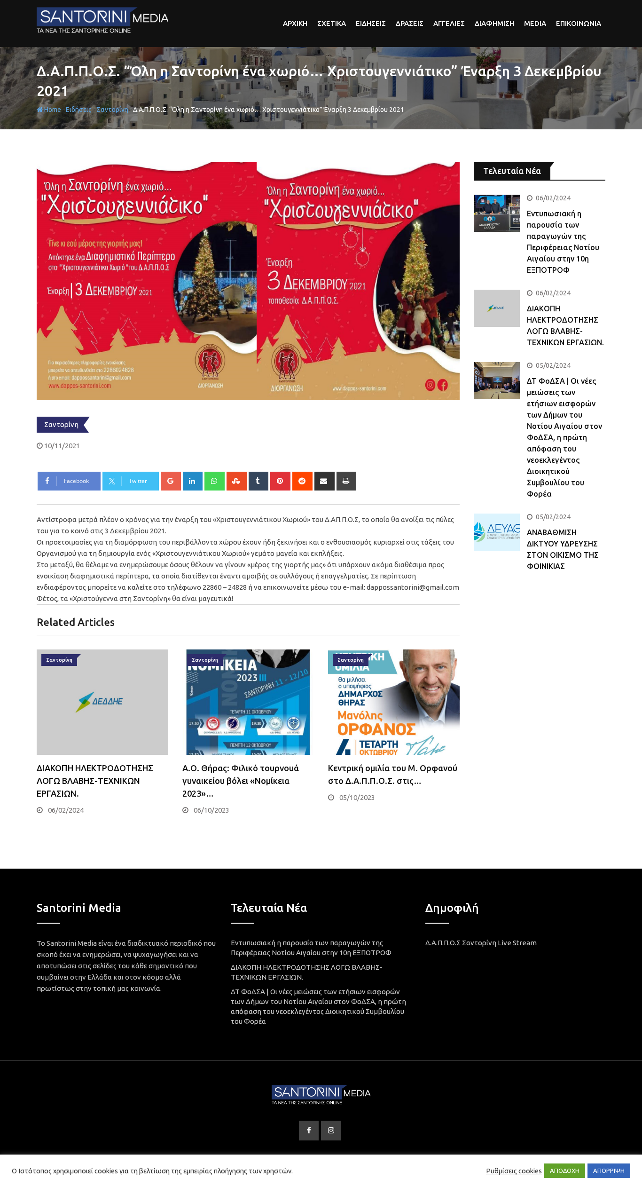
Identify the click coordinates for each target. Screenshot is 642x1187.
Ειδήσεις (79, 109)
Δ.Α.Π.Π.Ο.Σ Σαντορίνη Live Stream (481, 943)
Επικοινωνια (578, 23)
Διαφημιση (494, 23)
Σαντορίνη (112, 109)
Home (52, 109)
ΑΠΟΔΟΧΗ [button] (564, 1170)
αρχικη (295, 23)
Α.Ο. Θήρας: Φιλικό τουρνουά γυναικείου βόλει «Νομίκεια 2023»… (240, 780)
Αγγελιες (449, 23)
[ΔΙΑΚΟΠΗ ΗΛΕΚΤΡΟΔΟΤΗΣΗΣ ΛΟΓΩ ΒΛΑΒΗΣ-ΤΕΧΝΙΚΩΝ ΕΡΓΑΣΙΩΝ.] (497, 308)
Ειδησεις (371, 23)
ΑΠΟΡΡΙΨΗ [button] (609, 1170)
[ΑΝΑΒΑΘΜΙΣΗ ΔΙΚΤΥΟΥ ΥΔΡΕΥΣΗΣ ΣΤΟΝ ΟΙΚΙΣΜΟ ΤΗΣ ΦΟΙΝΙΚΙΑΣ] (497, 532)
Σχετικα (331, 23)
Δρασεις (409, 23)
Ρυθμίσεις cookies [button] (514, 1171)
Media (535, 23)
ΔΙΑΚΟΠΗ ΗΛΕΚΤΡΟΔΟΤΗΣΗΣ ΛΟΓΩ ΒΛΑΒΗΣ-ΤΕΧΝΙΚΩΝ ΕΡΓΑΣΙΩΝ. (95, 780)
